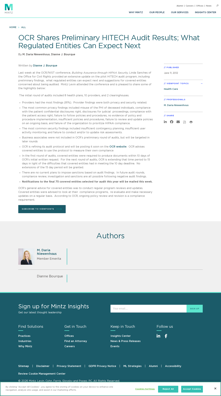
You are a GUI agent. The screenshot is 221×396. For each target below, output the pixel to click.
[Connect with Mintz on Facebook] (168, 337)
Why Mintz (136, 12)
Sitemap (23, 366)
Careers (189, 6)
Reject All (168, 389)
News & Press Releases (125, 341)
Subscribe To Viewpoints (38, 209)
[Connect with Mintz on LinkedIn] (160, 337)
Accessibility (173, 366)
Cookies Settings (145, 389)
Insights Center (205, 12)
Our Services (179, 12)
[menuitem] (136, 12)
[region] (110, 389)
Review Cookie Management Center (42, 373)
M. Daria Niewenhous (36, 54)
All (23, 27)
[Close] (215, 388)
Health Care (171, 89)
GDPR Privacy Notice (102, 366)
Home (12, 27)
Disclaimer (43, 366)
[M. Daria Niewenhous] (26, 256)
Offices (199, 6)
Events (114, 346)
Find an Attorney (75, 341)
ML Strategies (132, 366)
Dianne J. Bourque (63, 54)
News (208, 6)
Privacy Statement (69, 366)
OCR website (118, 146)
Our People (157, 12)
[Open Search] (217, 5)
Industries (24, 341)
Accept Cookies (192, 389)
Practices (24, 336)
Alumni (180, 6)
